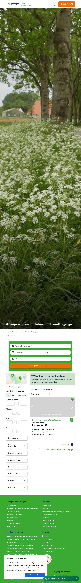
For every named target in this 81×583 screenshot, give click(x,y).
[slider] (17, 403)
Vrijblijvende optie (12, 518)
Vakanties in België (48, 524)
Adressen (10, 521)
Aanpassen (15, 575)
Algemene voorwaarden (49, 515)
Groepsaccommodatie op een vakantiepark (20, 545)
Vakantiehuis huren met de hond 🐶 (18, 551)
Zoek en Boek (46, 506)
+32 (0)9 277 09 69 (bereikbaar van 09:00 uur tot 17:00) (54, 546)
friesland (23, 332)
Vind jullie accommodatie (40, 366)
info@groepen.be (49, 551)
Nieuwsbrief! (46, 518)
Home (8, 332)
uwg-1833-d (10, 336)
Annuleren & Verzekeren (14, 515)
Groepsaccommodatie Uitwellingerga (60, 450)
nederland (15, 332)
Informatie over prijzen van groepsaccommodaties (22, 509)
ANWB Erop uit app (48, 521)
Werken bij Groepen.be (49, 527)
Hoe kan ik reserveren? (14, 512)
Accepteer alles (34, 575)
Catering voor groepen (14, 524)
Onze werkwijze (12, 506)
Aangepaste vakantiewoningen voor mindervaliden (22, 536)
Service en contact (12, 527)
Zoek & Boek (66, 4)
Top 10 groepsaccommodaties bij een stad (20, 548)
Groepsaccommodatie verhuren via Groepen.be (56, 512)
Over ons (45, 509)
